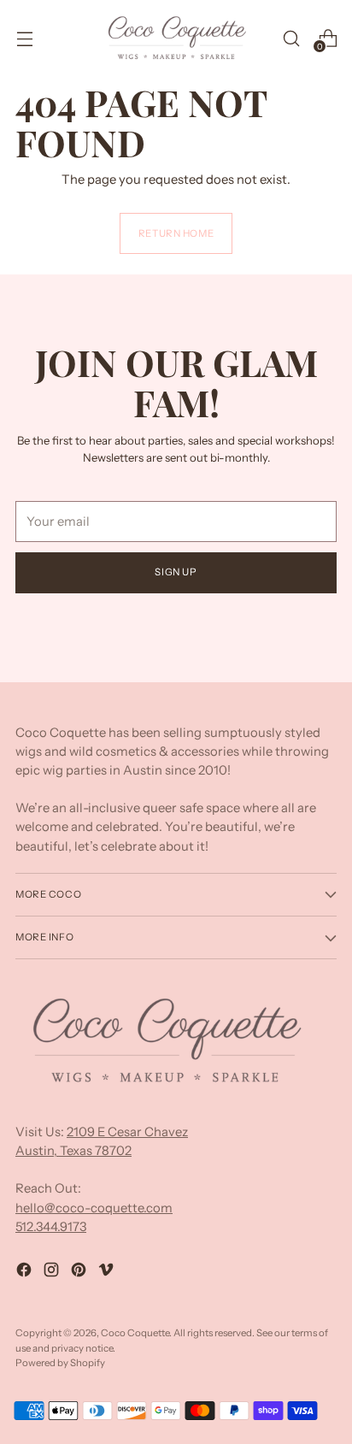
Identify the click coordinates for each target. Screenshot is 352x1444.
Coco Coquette (135, 1333)
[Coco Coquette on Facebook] (25, 1272)
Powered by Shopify (60, 1363)
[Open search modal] (290, 38)
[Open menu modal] (24, 38)
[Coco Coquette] (176, 38)
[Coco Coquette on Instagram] (53, 1272)
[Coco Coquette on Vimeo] (107, 1272)
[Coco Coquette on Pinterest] (80, 1272)
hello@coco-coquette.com (94, 1208)
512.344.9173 (50, 1227)
